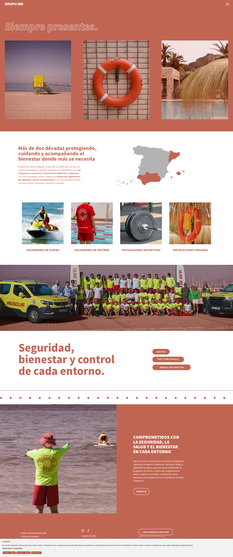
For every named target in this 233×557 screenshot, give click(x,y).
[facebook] (88, 531)
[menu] (228, 4)
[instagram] (83, 531)
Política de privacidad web (33, 533)
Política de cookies (30, 536)
